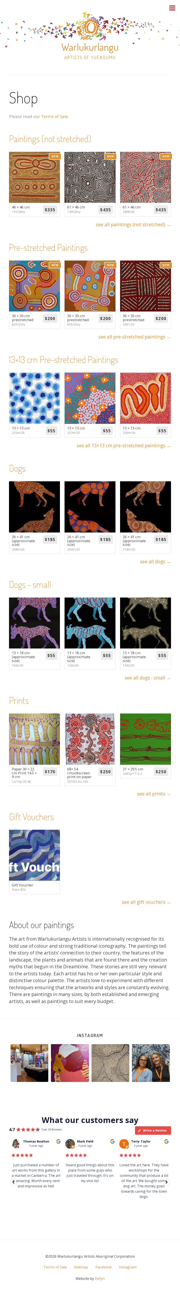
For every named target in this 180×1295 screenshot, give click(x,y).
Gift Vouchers (31, 816)
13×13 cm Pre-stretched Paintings (63, 359)
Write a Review (155, 1130)
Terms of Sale (54, 116)
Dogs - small (30, 584)
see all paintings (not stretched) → (133, 224)
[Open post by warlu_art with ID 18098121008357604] (110, 1063)
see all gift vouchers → (146, 902)
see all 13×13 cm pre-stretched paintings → (124, 445)
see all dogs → (155, 561)
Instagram (90, 1035)
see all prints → (154, 794)
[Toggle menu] (172, 7)
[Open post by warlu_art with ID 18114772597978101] (29, 1063)
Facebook (103, 1267)
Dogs (17, 468)
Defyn (100, 1278)
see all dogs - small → (148, 678)
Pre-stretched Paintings (48, 247)
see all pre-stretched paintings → (134, 337)
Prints (19, 700)
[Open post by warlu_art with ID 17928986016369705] (151, 1063)
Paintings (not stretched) (50, 138)
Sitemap (81, 1267)
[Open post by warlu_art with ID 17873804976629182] (70, 1063)
